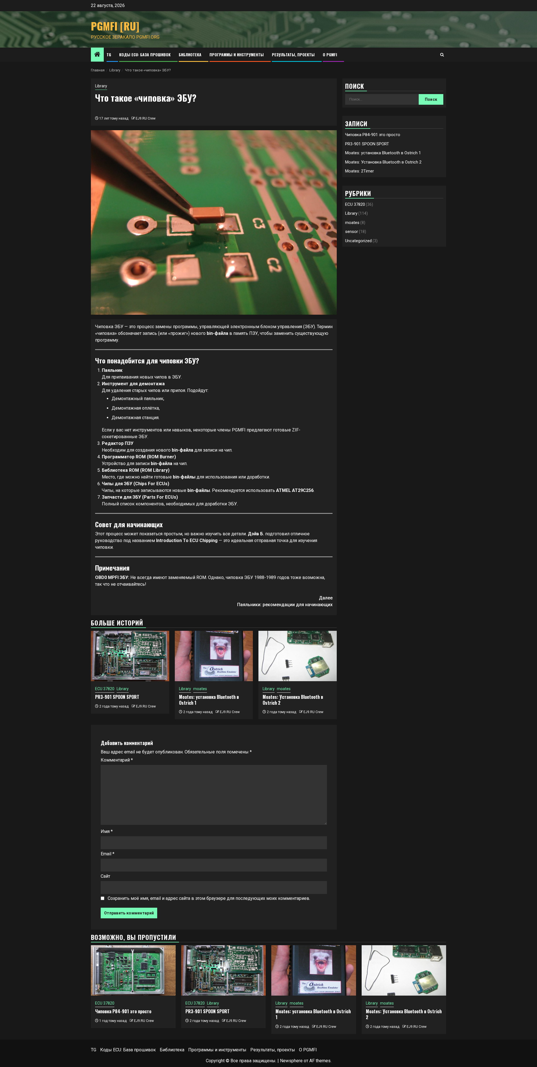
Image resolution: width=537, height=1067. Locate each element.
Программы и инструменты (236, 54)
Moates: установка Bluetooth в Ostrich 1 (209, 700)
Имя (107, 831)
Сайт (105, 876)
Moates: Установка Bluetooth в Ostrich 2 (293, 700)
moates (200, 689)
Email (107, 853)
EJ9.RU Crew (146, 118)
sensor (351, 231)
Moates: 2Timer (359, 171)
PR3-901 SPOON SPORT (117, 697)
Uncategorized (358, 240)
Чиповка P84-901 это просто (372, 134)
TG (109, 54)
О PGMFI (330, 54)
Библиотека (190, 54)
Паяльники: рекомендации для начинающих (285, 601)
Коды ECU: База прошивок (145, 54)
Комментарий (117, 760)
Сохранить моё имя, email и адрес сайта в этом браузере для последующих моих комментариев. (209, 898)
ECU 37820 (104, 689)
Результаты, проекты (293, 54)
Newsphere (291, 1060)
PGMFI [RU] (115, 26)
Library (101, 86)
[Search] (442, 54)
